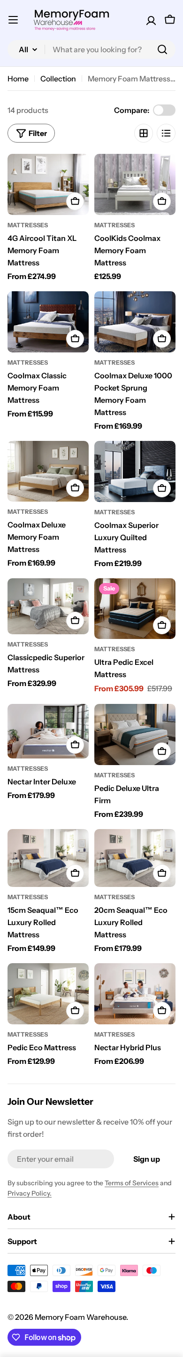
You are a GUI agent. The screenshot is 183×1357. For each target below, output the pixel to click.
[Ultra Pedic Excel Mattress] (134, 608)
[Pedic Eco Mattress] (48, 993)
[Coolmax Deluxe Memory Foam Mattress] (48, 471)
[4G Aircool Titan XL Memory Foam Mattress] (48, 184)
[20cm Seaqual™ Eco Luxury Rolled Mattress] (134, 858)
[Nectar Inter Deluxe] (48, 731)
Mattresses (28, 225)
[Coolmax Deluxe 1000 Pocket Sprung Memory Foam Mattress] (134, 321)
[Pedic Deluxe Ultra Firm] (134, 734)
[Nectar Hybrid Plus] (134, 993)
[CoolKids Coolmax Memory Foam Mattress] (134, 184)
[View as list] (166, 133)
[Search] (162, 49)
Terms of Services (132, 1183)
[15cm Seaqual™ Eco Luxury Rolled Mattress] (48, 858)
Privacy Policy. (30, 1193)
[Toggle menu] (13, 19)
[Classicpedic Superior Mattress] (48, 606)
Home (18, 78)
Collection (58, 78)
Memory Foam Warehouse (80, 1317)
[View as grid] (143, 133)
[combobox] (91, 49)
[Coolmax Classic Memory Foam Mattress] (48, 321)
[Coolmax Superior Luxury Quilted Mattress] (134, 471)
